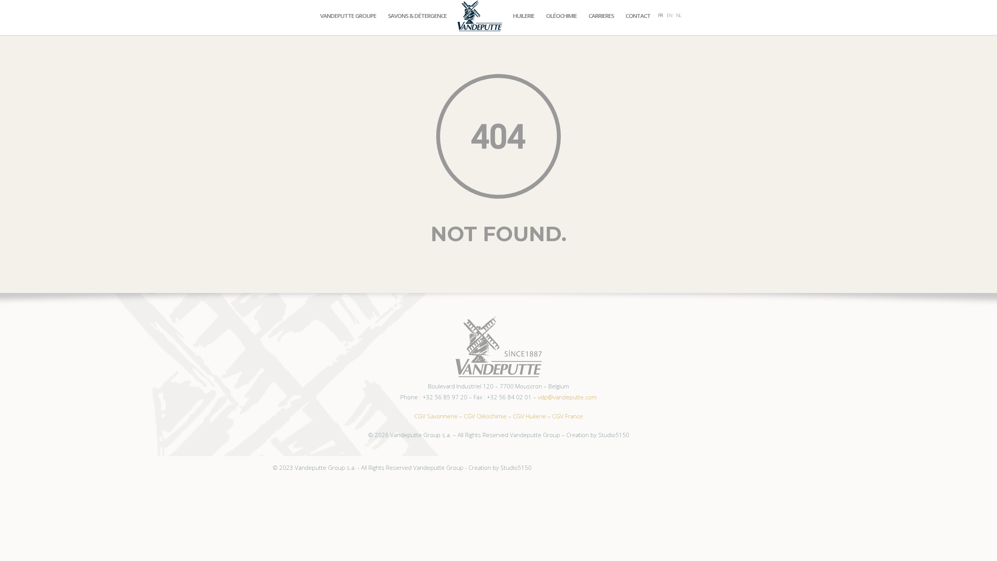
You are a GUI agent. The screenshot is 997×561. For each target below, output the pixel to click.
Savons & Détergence (417, 15)
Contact (637, 15)
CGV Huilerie (529, 416)
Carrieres (601, 15)
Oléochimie (561, 15)
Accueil (480, 15)
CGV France (567, 416)
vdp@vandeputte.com (567, 397)
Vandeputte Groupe (348, 15)
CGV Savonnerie (436, 416)
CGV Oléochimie (485, 416)
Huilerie (523, 15)
